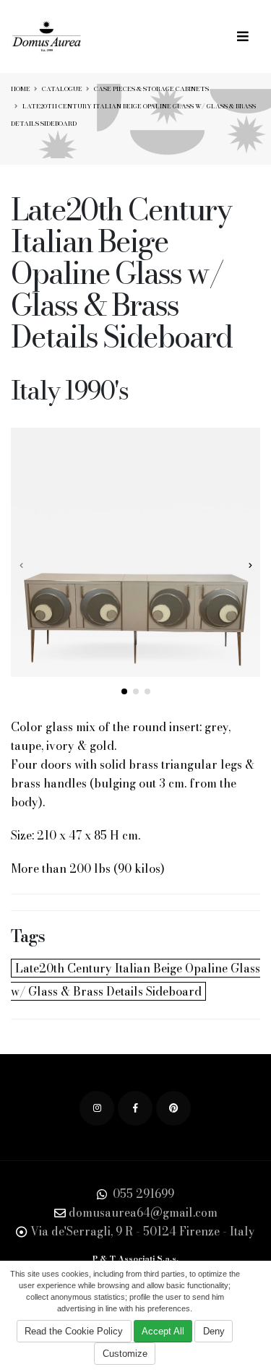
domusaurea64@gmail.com (143, 1212)
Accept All (163, 1331)
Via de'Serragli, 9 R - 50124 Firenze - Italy (142, 1231)
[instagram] (96, 1108)
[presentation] (22, 566)
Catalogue (62, 89)
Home (20, 89)
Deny (214, 1331)
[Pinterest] (173, 1108)
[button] (124, 691)
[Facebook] (135, 1108)
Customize (125, 1353)
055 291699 (142, 1193)
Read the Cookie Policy (74, 1331)
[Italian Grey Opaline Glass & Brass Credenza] (135, 552)
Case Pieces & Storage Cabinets (151, 89)
